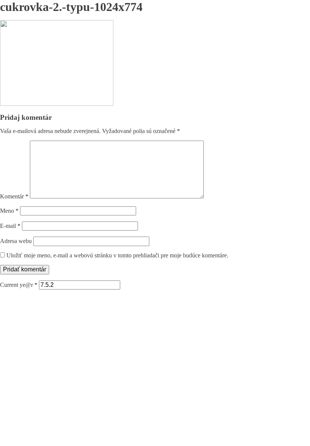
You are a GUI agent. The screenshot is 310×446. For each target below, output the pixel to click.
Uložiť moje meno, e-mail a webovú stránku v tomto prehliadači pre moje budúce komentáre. (117, 255)
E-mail (10, 226)
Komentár (14, 196)
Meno (9, 211)
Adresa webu (16, 241)
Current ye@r (18, 285)
